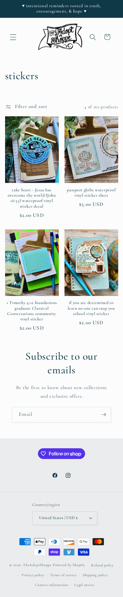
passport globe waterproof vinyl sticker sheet (91, 192)
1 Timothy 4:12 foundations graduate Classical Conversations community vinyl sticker (32, 311)
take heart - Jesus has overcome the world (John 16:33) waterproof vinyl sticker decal (32, 198)
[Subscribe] (103, 414)
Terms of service (63, 575)
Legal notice (84, 585)
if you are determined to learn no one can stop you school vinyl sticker (91, 308)
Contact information (51, 585)
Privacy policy (32, 575)
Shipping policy (95, 575)
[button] (13, 37)
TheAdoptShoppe (37, 565)
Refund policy (102, 565)
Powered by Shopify (69, 565)
